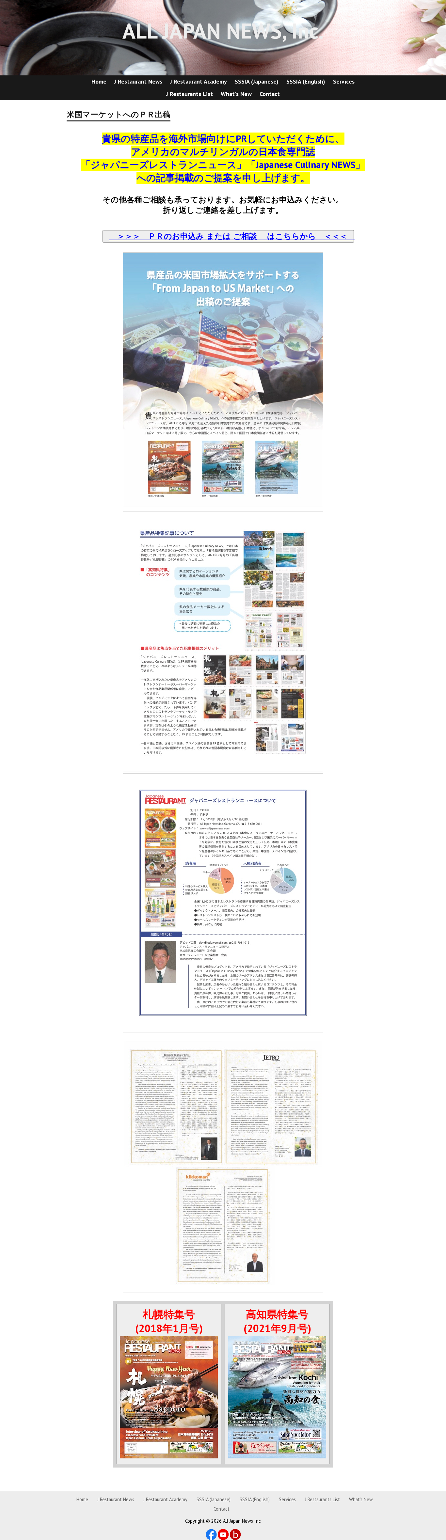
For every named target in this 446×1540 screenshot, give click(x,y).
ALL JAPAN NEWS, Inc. (223, 30)
